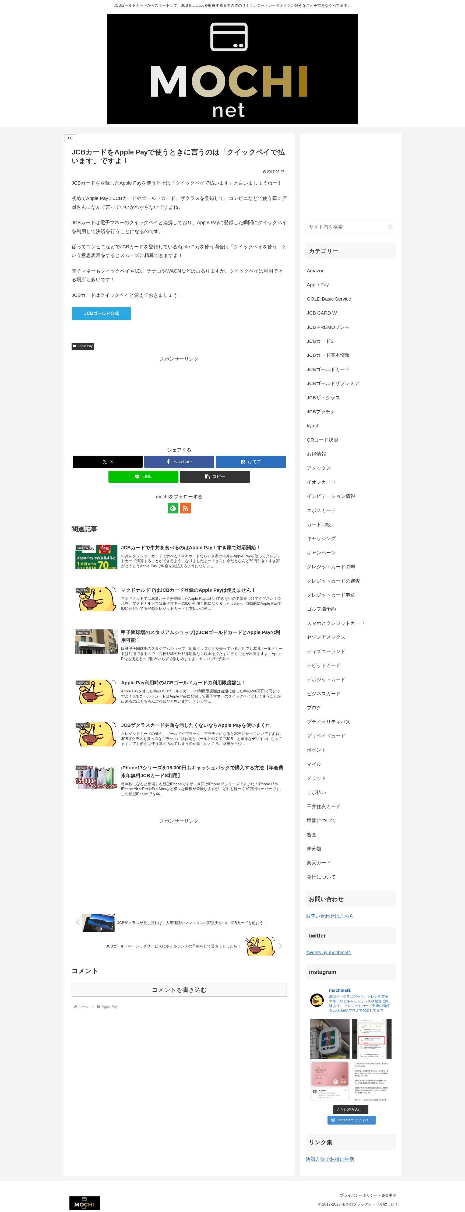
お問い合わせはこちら (330, 916)
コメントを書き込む (179, 989)
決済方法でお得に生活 (330, 1159)
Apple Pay (85, 346)
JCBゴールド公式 (101, 313)
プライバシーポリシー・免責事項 (368, 1195)
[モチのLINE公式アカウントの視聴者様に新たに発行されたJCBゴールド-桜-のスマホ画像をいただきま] (330, 1081)
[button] (215, 477)
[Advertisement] (179, 401)
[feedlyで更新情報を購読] (173, 508)
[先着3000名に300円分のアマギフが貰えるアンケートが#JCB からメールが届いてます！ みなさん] (372, 1081)
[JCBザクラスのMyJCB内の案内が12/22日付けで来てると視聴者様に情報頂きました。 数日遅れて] (372, 1039)
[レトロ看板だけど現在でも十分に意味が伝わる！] (330, 1039)
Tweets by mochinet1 (328, 952)
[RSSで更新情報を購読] (185, 508)
